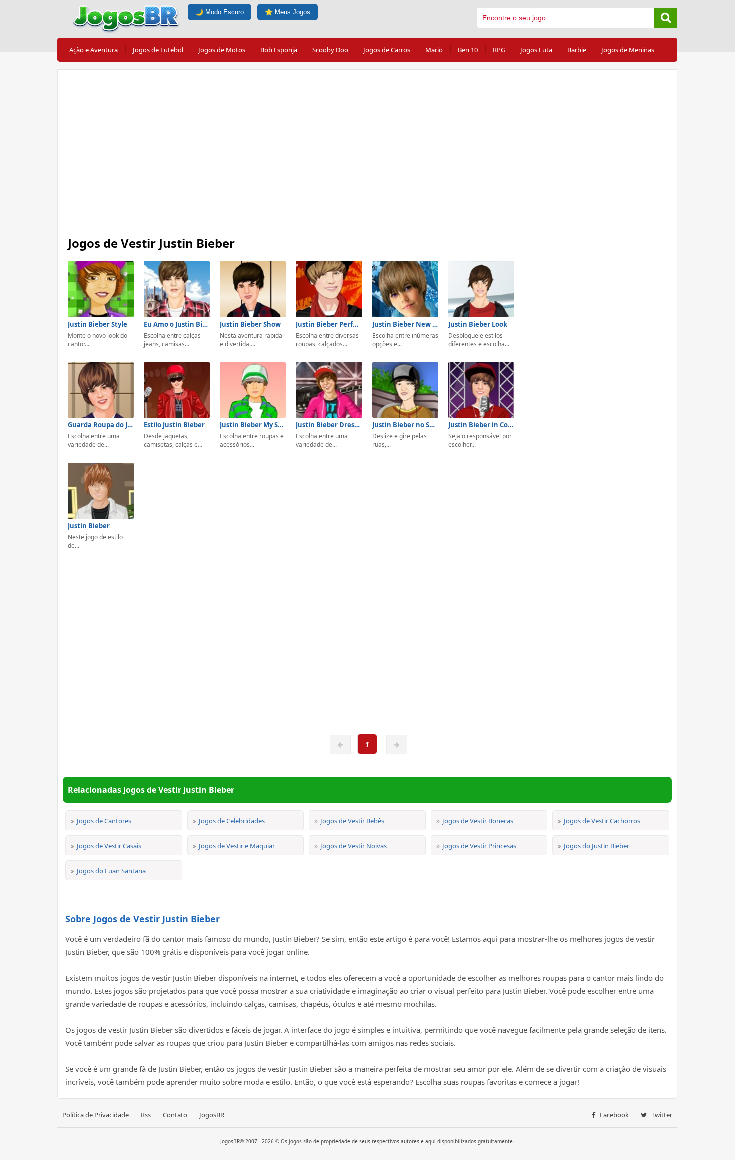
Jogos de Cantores (104, 821)
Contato (175, 1115)
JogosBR (212, 1115)
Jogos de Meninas (628, 50)
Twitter (661, 1115)
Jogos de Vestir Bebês (352, 821)
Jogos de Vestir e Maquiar (237, 846)
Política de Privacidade (95, 1115)
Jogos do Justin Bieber (597, 846)
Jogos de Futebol (158, 50)
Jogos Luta (536, 50)
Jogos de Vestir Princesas (479, 846)
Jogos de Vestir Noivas (353, 846)
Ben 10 (468, 50)
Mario (434, 50)
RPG (499, 50)
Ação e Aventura (94, 50)
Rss (146, 1115)
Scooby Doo (330, 50)
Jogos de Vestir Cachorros (602, 821)
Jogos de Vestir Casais (109, 846)
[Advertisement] (368, 150)
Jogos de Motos (222, 50)
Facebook (613, 1115)
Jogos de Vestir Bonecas (478, 821)
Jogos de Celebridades (232, 821)
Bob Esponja (279, 50)
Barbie (577, 50)
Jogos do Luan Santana (111, 871)
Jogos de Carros (387, 50)
